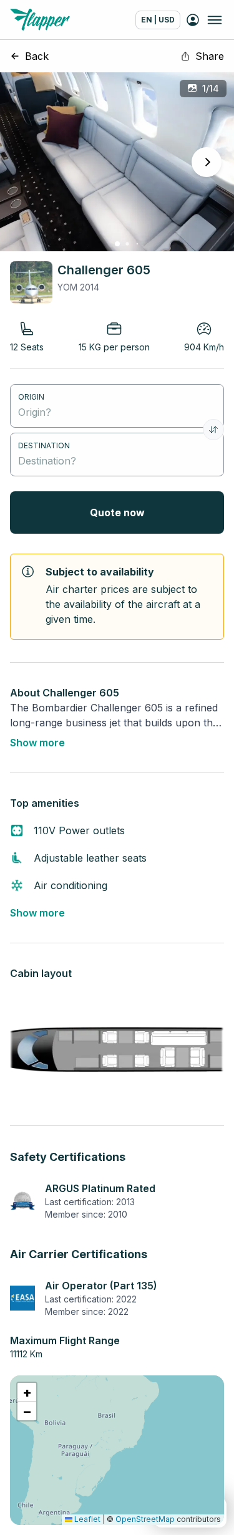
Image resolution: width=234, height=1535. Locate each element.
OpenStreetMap (145, 1519)
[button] (26, 1392)
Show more (37, 742)
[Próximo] (207, 162)
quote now (117, 512)
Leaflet (86, 1519)
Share (209, 56)
